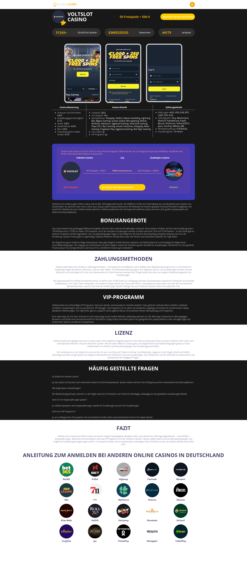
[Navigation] (192, 4)
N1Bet (95, 479)
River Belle (66, 520)
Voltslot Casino (84, 158)
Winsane (180, 479)
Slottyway (123, 520)
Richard (181, 520)
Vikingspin (152, 541)
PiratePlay (123, 541)
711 (95, 499)
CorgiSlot (66, 541)
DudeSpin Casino (159, 158)
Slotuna (152, 499)
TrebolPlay (180, 541)
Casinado (152, 479)
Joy (94, 541)
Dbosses (181, 499)
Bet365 (66, 479)
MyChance (123, 499)
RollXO (95, 520)
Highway (123, 479)
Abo (66, 499)
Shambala (152, 520)
